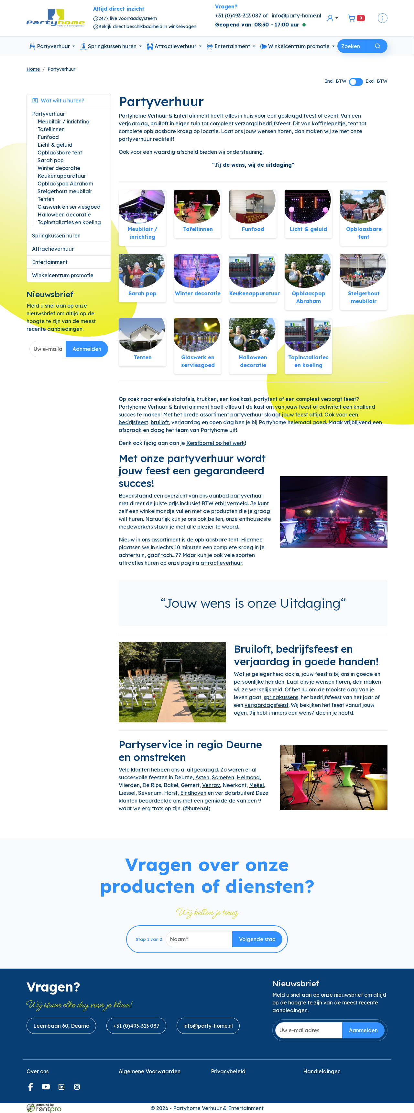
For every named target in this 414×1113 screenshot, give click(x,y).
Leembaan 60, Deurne (61, 1026)
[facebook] (32, 1089)
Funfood (48, 137)
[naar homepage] (56, 18)
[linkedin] (63, 1089)
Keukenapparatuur (62, 176)
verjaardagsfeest (267, 705)
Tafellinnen (51, 129)
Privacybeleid (228, 1071)
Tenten (46, 199)
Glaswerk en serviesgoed (69, 207)
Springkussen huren (112, 46)
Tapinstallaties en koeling (69, 222)
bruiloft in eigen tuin (175, 123)
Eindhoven (193, 793)
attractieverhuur (221, 563)
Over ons (38, 1071)
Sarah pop (51, 160)
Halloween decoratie (64, 214)
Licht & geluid (55, 145)
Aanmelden (86, 349)
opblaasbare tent (216, 539)
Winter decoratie (59, 168)
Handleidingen (322, 1071)
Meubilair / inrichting (64, 121)
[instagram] (78, 1089)
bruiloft (160, 422)
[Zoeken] (377, 46)
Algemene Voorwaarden (149, 1071)
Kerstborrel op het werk (215, 443)
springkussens (281, 697)
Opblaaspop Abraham (65, 183)
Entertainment (232, 46)
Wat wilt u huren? (61, 100)
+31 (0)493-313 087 (136, 1026)
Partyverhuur (53, 46)
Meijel (256, 785)
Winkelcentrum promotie (299, 46)
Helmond (248, 777)
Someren (223, 777)
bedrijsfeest (133, 422)
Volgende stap (257, 939)
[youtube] (47, 1089)
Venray (211, 785)
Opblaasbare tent (60, 152)
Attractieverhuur (175, 46)
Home (33, 69)
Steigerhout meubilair (65, 191)
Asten (202, 777)
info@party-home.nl (296, 15)
